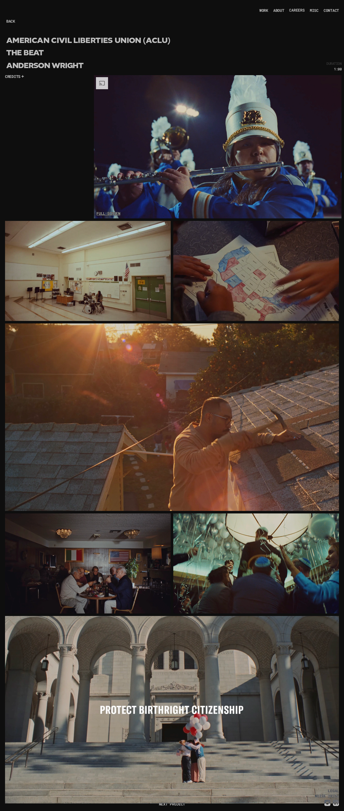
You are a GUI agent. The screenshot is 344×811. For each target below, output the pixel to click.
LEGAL (333, 790)
